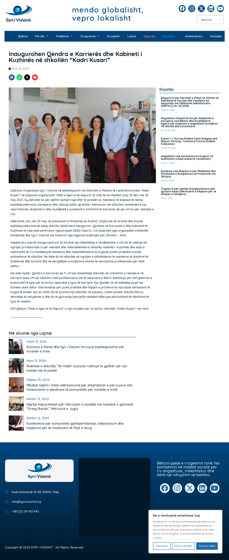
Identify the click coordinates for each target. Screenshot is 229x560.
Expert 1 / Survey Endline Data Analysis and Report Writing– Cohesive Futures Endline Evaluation (189, 141)
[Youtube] (220, 8)
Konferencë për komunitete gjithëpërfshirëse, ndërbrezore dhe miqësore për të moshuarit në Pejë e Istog (74, 425)
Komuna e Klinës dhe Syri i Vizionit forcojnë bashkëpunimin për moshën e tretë (75, 349)
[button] (12, 77)
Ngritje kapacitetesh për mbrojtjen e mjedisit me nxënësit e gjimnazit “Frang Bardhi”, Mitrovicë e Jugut (79, 406)
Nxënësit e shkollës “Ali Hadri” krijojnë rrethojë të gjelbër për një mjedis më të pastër (76, 368)
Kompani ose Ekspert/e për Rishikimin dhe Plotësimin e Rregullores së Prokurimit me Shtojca (188, 173)
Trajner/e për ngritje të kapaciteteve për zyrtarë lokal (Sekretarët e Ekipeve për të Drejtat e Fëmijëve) (188, 191)
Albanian (206, 19)
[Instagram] (191, 8)
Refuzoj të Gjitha (183, 546)
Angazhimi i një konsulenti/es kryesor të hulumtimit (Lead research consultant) (187, 157)
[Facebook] (182, 8)
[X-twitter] (201, 8)
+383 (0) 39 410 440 (25, 511)
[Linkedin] (210, 8)
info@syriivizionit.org (26, 502)
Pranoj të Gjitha (207, 546)
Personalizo (162, 546)
